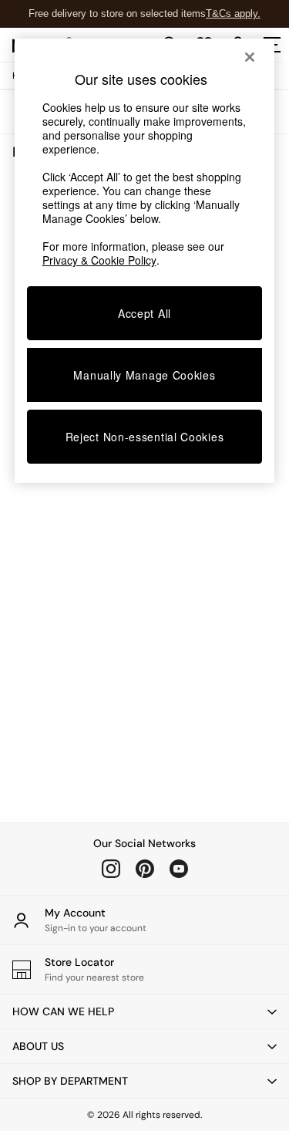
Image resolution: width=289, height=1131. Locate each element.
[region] (145, 261)
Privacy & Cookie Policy (99, 260)
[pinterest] (145, 869)
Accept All (144, 313)
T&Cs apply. (233, 13)
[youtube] (179, 869)
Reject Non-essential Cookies (145, 436)
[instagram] (111, 869)
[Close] (250, 57)
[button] (144, 1011)
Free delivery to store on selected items (117, 13)
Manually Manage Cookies (144, 375)
